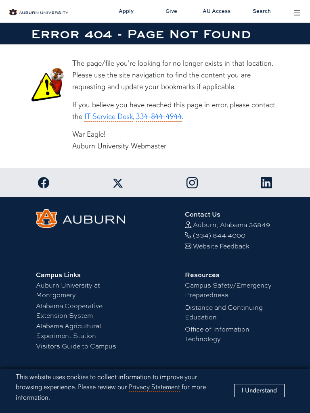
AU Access (216, 11)
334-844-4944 (159, 116)
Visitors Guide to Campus (76, 345)
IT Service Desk (108, 116)
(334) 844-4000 (219, 235)
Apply (126, 11)
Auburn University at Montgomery (68, 289)
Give (171, 11)
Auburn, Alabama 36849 (231, 224)
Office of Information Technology (217, 333)
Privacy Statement (154, 387)
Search (262, 11)
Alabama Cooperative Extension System (69, 310)
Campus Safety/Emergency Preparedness (228, 289)
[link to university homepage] (80, 217)
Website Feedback (221, 245)
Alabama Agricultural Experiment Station (68, 330)
